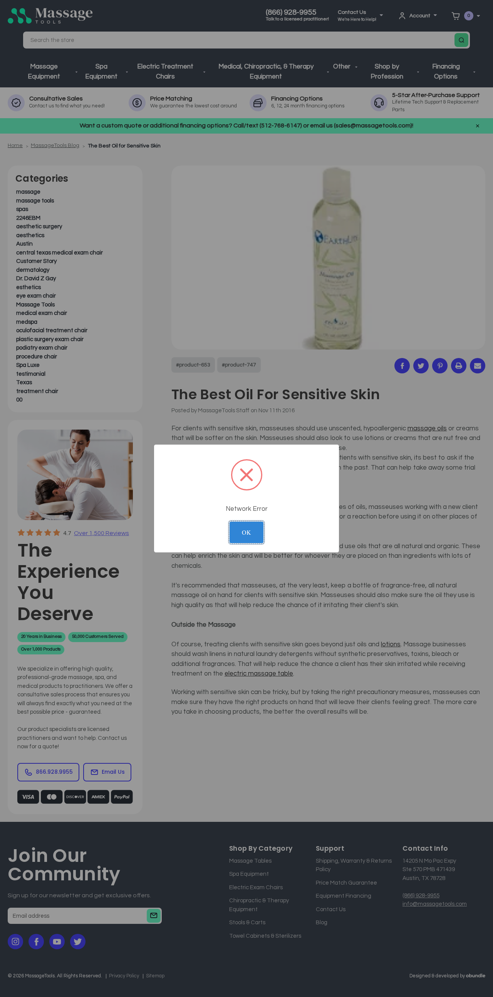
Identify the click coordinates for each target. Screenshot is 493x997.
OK (246, 532)
